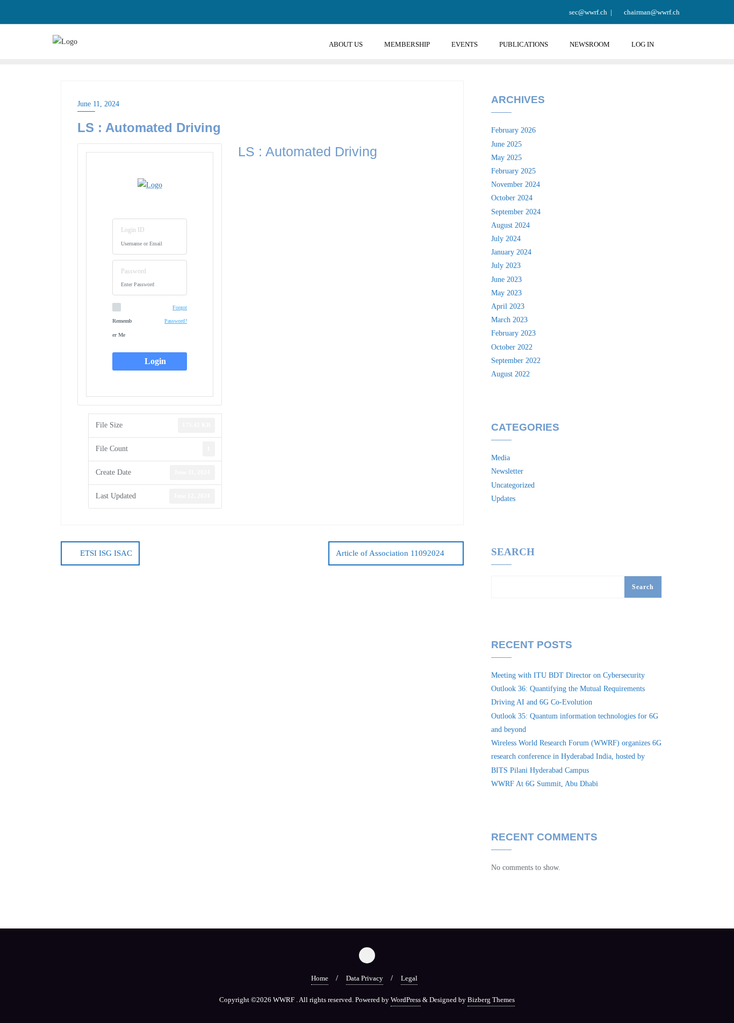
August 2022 (510, 374)
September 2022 (516, 361)
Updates (503, 499)
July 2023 (506, 266)
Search (513, 552)
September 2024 (516, 212)
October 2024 (511, 198)
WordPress (406, 1000)
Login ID (133, 230)
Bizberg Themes (491, 1000)
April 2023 (507, 306)
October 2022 (511, 347)
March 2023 (509, 320)
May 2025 (506, 158)
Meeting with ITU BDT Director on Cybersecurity (568, 675)
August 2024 (510, 225)
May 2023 (506, 293)
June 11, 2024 (98, 104)
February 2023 (513, 333)
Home (319, 978)
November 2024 (515, 184)
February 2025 (513, 171)
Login (153, 361)
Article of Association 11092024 (390, 553)
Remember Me (122, 327)
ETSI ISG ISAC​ (106, 553)
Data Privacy (364, 978)
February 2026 (513, 130)
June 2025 (506, 144)
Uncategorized (513, 485)
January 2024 (511, 252)
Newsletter (507, 471)
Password (133, 271)
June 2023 (506, 279)
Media (500, 458)
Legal (409, 978)
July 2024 (506, 239)
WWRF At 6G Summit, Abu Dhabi (544, 784)
